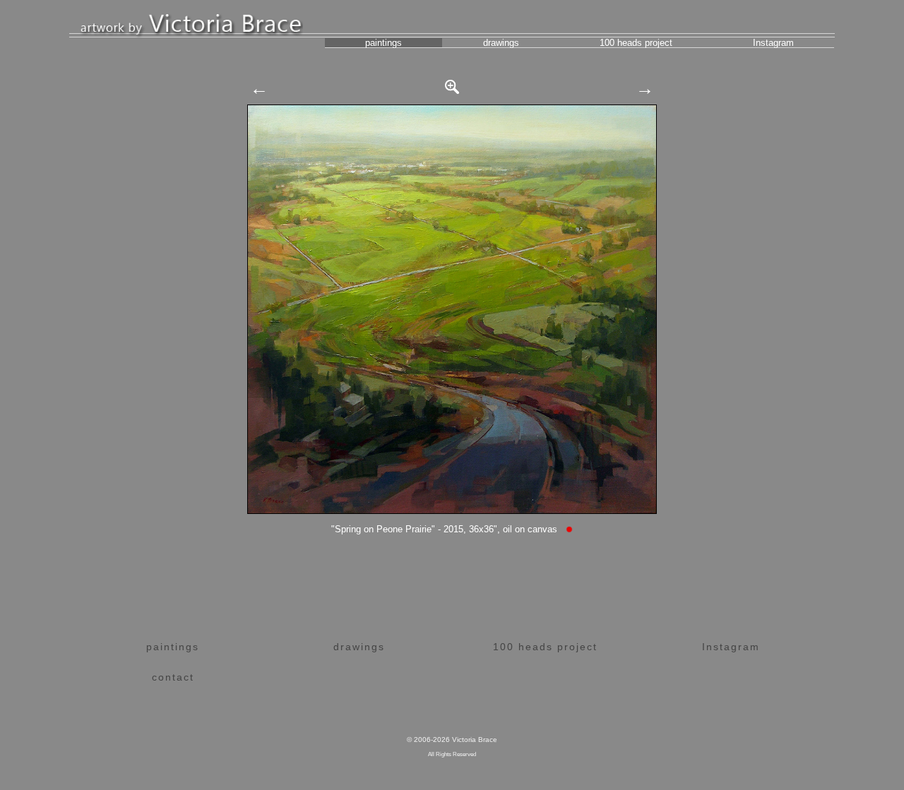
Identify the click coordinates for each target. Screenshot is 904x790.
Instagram (773, 42)
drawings (501, 42)
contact (173, 677)
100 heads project (636, 42)
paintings (383, 42)
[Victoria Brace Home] (191, 22)
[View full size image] (452, 83)
